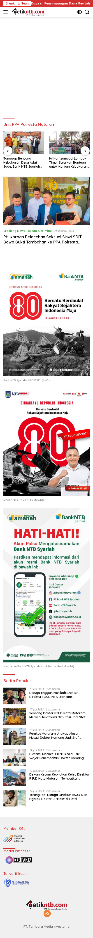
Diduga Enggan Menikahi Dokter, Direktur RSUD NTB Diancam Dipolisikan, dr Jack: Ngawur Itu (54, 695)
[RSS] (47, 914)
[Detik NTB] (27, 12)
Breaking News (14, 231)
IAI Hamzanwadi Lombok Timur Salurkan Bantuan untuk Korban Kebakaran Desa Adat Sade (68, 162)
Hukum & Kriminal (40, 231)
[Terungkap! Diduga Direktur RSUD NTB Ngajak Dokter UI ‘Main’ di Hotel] (14, 798)
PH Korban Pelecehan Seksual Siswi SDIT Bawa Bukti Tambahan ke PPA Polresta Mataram (42, 242)
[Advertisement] (46, 65)
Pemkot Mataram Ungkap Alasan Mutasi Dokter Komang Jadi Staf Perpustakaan (54, 736)
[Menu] (6, 12)
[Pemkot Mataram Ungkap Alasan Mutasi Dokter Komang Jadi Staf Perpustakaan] (14, 736)
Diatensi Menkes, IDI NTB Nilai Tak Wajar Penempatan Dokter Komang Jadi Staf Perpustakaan (56, 756)
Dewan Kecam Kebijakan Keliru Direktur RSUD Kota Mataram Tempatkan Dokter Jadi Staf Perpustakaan (59, 776)
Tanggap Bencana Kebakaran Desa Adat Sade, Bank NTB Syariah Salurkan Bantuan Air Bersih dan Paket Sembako (21, 162)
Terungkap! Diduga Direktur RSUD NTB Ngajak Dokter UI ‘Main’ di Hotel (58, 797)
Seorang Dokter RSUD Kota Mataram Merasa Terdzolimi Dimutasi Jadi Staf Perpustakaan (57, 715)
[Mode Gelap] (79, 12)
